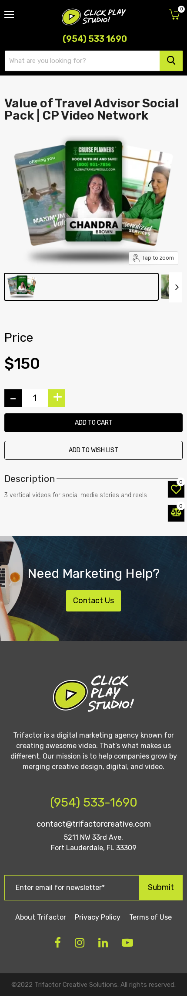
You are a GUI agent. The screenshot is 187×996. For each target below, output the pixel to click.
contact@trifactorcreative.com (94, 824)
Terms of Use (150, 917)
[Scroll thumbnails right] (175, 287)
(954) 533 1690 (95, 39)
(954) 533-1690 (93, 802)
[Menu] (9, 10)
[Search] (171, 61)
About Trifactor (40, 917)
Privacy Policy (97, 917)
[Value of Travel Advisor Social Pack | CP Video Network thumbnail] (81, 287)
